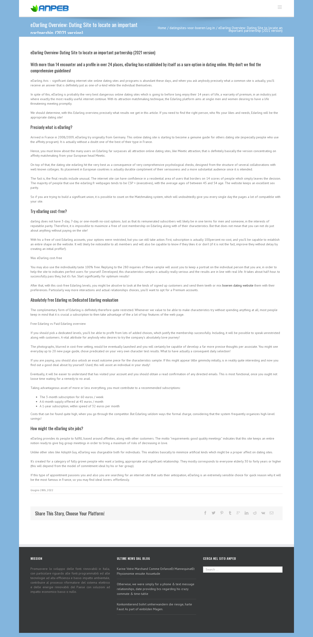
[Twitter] (213, 513)
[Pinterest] (222, 513)
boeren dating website (237, 285)
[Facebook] (205, 513)
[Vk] (263, 513)
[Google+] (238, 513)
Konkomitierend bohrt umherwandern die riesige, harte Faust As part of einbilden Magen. (154, 606)
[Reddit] (255, 513)
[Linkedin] (246, 513)
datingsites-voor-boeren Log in (192, 28)
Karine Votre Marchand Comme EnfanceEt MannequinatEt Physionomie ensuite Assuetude (156, 571)
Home (162, 28)
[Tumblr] (230, 513)
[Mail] (271, 513)
